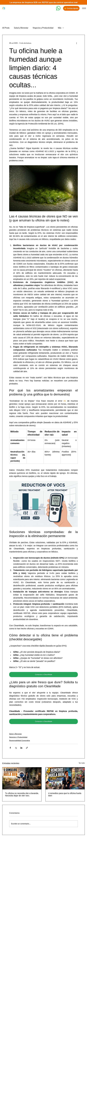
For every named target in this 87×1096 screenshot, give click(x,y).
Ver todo (82, 763)
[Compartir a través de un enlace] (27, 748)
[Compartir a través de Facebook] (10, 748)
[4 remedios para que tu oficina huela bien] (65, 778)
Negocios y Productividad (43, 28)
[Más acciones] (76, 43)
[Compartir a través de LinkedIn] (21, 748)
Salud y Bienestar (21, 28)
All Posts (5, 28)
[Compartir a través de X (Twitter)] (16, 748)
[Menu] (84, 8)
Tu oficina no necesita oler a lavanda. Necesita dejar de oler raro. (22, 794)
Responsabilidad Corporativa (19, 740)
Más (59, 28)
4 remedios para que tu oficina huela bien (64, 794)
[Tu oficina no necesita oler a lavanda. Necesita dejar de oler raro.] (21, 778)
